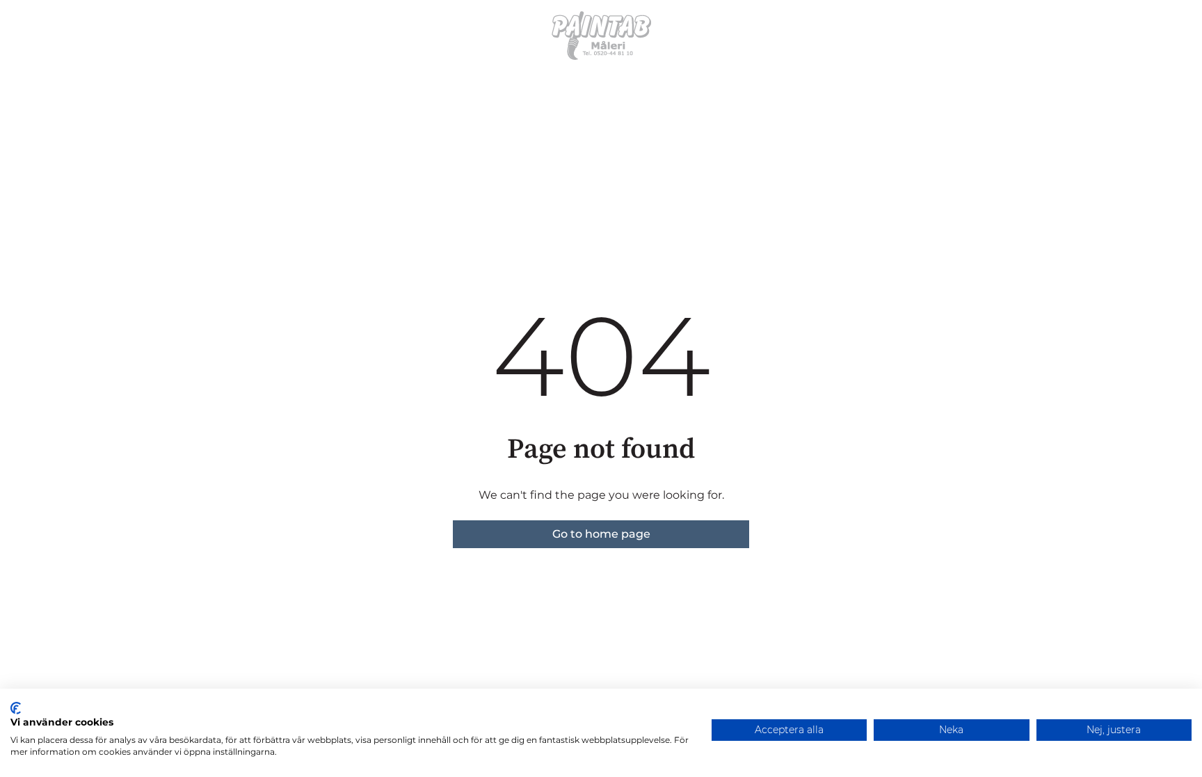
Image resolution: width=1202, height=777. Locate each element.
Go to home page (601, 533)
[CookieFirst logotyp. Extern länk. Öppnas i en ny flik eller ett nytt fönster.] (15, 708)
